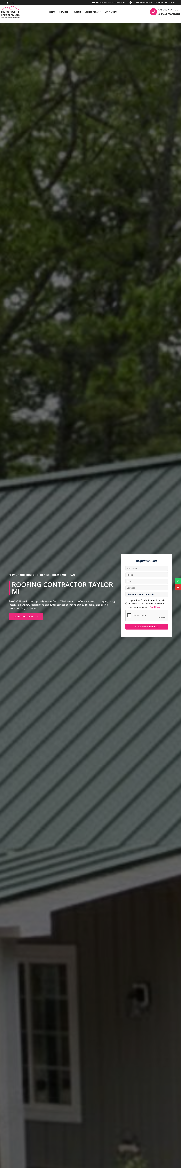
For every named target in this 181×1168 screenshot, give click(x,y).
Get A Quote (111, 11)
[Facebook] (8, 3)
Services (63, 11)
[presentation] (146, 615)
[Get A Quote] (178, 587)
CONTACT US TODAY (23, 616)
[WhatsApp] (178, 581)
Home (52, 11)
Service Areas (92, 11)
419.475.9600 (169, 13)
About (77, 11)
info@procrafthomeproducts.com (110, 2)
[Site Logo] (10, 12)
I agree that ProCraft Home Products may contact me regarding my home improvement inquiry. (147, 603)
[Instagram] (13, 3)
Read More (155, 606)
